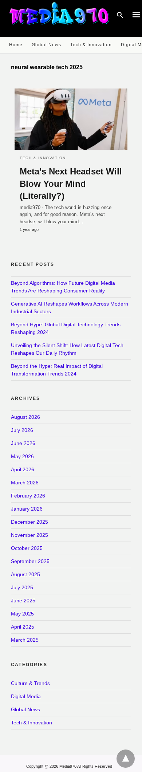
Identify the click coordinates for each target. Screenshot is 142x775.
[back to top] (126, 759)
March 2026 (25, 482)
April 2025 (22, 627)
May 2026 (22, 456)
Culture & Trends (30, 683)
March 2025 (25, 640)
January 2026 (27, 509)
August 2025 (25, 574)
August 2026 (25, 417)
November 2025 (29, 535)
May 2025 (22, 614)
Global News (46, 44)
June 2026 (23, 443)
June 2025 (23, 600)
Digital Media (26, 696)
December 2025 (29, 522)
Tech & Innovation (91, 44)
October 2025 (27, 548)
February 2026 (28, 496)
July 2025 (22, 587)
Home (16, 44)
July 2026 (22, 430)
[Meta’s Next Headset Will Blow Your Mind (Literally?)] (71, 119)
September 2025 (30, 561)
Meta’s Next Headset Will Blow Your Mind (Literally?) (71, 183)
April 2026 (22, 469)
